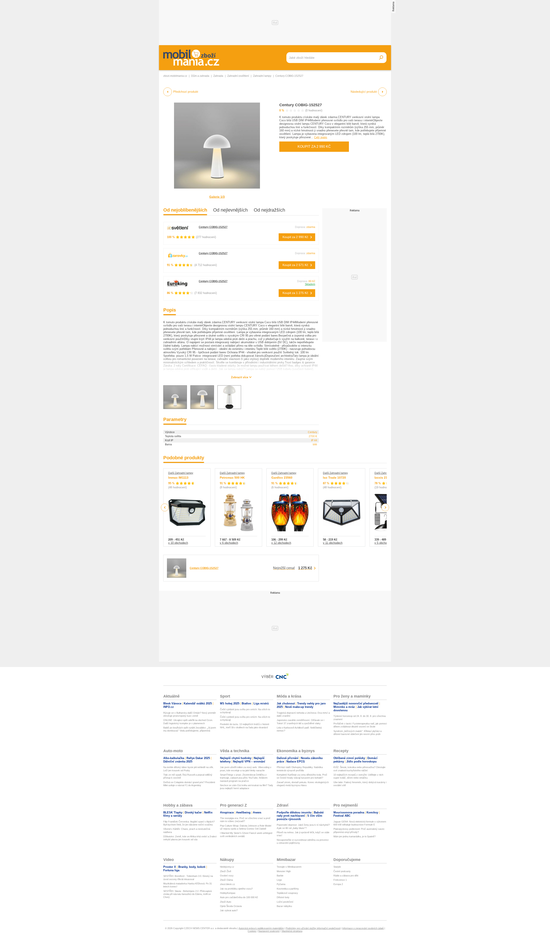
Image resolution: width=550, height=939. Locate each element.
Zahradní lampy (262, 75)
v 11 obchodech (332, 542)
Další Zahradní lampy (180, 473)
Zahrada (218, 75)
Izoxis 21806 (383, 477)
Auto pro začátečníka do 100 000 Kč (239, 897)
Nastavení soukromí (269, 931)
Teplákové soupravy (287, 893)
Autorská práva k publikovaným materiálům (261, 928)
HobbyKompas (227, 893)
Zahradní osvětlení (238, 75)
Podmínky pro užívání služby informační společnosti (313, 928)
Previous (165, 507)
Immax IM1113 (178, 477)
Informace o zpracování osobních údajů (363, 928)
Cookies (252, 931)
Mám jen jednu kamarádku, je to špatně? (354, 836)
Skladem (310, 284)
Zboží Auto (225, 902)
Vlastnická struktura (291, 931)
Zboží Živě (225, 871)
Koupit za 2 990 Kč (314, 146)
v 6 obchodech (229, 542)
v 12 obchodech (281, 542)
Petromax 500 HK (232, 477)
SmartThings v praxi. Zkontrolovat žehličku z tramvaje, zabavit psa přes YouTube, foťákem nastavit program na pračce (243, 777)
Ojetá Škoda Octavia (231, 906)
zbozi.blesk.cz (227, 884)
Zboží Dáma (226, 880)
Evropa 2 (338, 884)
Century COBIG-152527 (300, 105)
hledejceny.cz (227, 866)
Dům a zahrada (200, 75)
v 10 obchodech (178, 542)
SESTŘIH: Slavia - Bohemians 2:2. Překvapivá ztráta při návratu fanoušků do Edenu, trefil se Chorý (187, 894)
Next (385, 507)
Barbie (280, 875)
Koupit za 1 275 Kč (295, 293)
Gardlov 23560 (281, 477)
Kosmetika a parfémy (288, 888)
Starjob (337, 866)
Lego (279, 880)
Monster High (284, 871)
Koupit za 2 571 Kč (295, 265)
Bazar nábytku (284, 906)
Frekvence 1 (340, 880)
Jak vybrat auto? (229, 910)
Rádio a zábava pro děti (345, 875)
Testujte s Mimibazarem (289, 866)
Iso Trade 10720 (334, 477)
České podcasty (342, 871)
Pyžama (281, 884)
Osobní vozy (227, 875)
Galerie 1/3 (217, 196)
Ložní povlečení (285, 902)
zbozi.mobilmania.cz (175, 75)
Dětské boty (283, 897)
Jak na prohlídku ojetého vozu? (236, 888)
